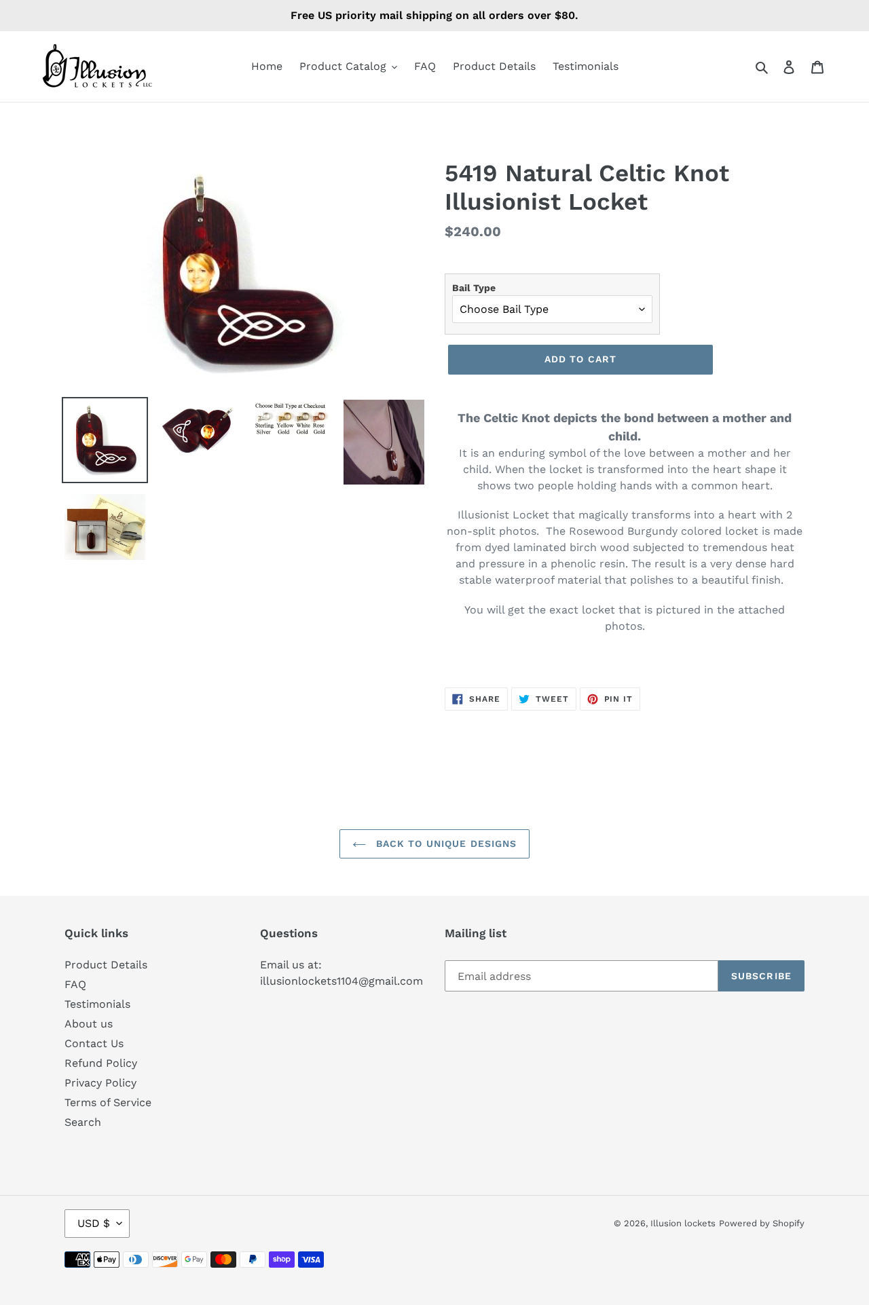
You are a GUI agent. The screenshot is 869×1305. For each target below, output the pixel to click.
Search (82, 1122)
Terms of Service (107, 1102)
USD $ (93, 1223)
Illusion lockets (683, 1223)
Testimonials (97, 1004)
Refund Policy (100, 1063)
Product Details (105, 964)
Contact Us (94, 1043)
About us (88, 1023)
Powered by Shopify (762, 1223)
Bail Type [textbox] (474, 287)
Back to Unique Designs (445, 843)
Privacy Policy (100, 1082)
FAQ (75, 984)
